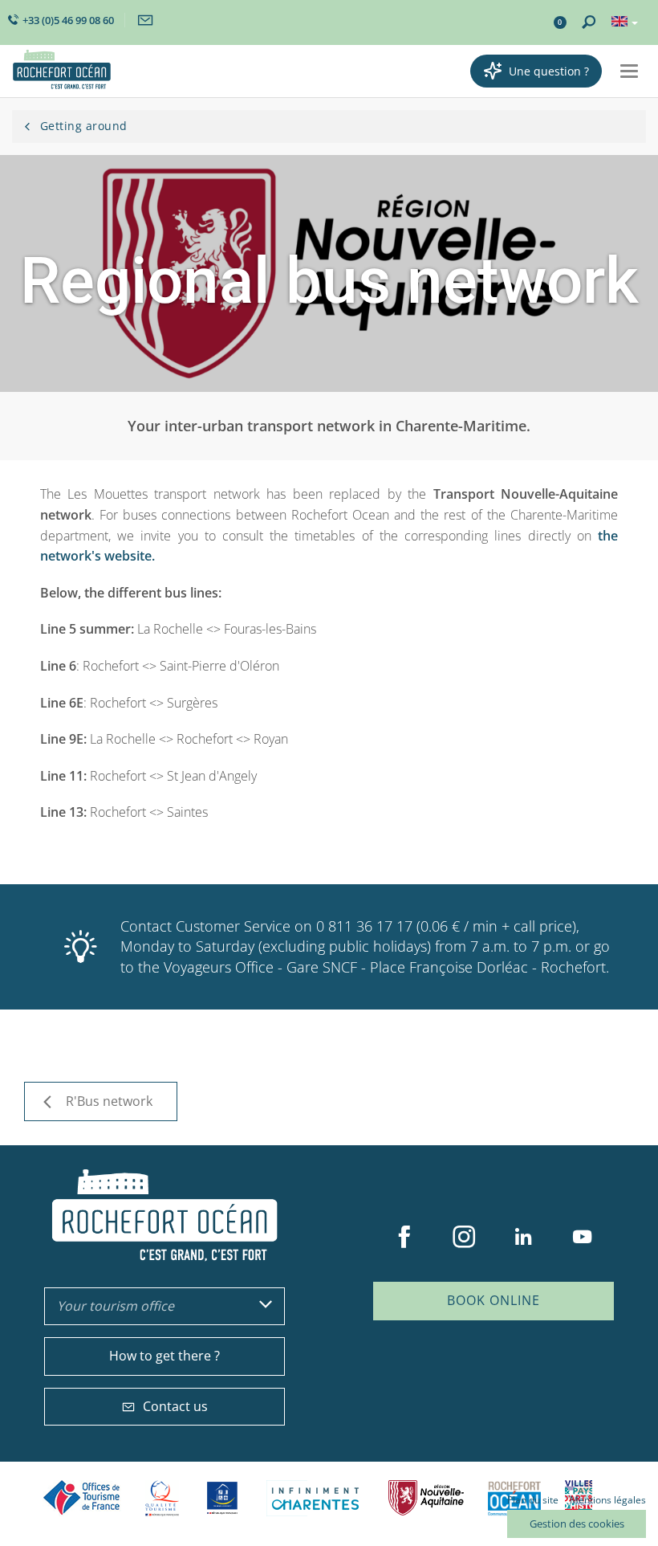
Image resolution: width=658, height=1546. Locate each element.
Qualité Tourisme (162, 1498)
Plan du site (532, 1500)
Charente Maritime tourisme (315, 1498)
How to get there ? (164, 1355)
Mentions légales (608, 1500)
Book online (493, 1300)
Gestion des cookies (577, 1523)
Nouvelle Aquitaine (426, 1498)
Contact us (175, 1406)
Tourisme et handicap (222, 1498)
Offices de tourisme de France (82, 1498)
